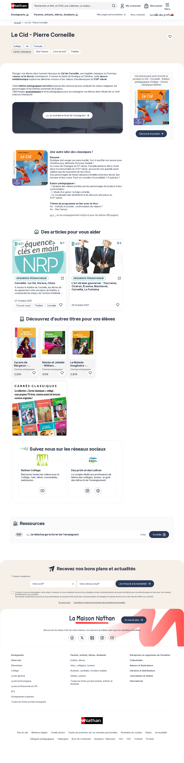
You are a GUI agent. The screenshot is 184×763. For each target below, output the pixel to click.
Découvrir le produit (149, 133)
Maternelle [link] (16, 660)
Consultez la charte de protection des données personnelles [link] (99, 602)
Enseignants (17, 655)
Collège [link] (15, 670)
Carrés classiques (22, 51)
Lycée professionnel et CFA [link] (24, 686)
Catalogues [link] (62, 739)
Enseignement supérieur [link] (22, 696)
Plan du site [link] (22, 732)
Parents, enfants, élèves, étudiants (88, 655)
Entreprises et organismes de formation (150, 655)
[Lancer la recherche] (113, 5)
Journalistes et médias (141, 676)
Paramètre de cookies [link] (131, 732)
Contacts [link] (138, 739)
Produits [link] (150, 739)
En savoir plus (64, 602)
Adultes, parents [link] (78, 676)
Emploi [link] (148, 732)
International (136, 681)
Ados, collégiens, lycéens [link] (82, 665)
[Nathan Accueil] (19, 6)
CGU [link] (121, 739)
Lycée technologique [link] (21, 681)
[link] (42, 490)
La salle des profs (160, 14)
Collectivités (136, 660)
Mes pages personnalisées (110, 14)
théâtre (75, 51)
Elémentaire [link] (16, 665)
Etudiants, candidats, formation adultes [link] (88, 670)
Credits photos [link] (58, 732)
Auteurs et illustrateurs (141, 665)
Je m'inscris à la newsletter (133, 583)
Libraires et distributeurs (142, 670)
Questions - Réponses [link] (104, 739)
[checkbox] (12, 592)
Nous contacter (138, 14)
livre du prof (59, 51)
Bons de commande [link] (81, 739)
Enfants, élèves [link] (77, 660)
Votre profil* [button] (38, 584)
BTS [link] (13, 691)
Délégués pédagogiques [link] (42, 739)
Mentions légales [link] (39, 732)
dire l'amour (42, 51)
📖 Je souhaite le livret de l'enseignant (65, 115)
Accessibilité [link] (161, 732)
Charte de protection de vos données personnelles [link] (92, 732)
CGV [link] (128, 739)
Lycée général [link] (18, 676)
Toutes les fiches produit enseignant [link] (28, 702)
